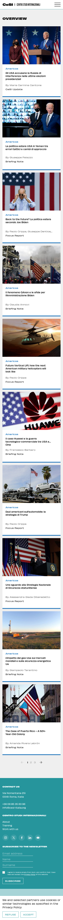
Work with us (10, 829)
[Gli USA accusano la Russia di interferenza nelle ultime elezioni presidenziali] (31, 61)
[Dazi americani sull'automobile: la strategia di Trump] (31, 500)
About (6, 821)
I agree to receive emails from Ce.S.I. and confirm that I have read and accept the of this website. (31, 873)
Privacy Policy (12, 907)
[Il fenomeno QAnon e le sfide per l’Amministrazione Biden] (31, 281)
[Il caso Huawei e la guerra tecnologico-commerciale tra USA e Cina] (31, 427)
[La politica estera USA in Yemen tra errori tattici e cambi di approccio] (31, 134)
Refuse (10, 914)
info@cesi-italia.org (14, 807)
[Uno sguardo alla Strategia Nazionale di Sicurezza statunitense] (31, 573)
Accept (28, 914)
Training (7, 825)
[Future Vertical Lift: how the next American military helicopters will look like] (31, 354)
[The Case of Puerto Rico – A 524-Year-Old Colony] (31, 719)
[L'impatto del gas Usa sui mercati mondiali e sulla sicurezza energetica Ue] (31, 646)
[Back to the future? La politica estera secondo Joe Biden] (31, 208)
